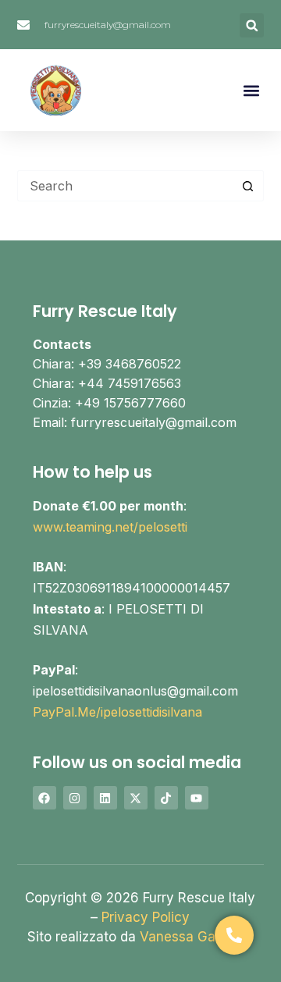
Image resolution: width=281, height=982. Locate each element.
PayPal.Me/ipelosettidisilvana (117, 712)
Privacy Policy (145, 917)
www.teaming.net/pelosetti (110, 527)
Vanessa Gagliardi (197, 937)
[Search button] (248, 185)
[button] (252, 25)
